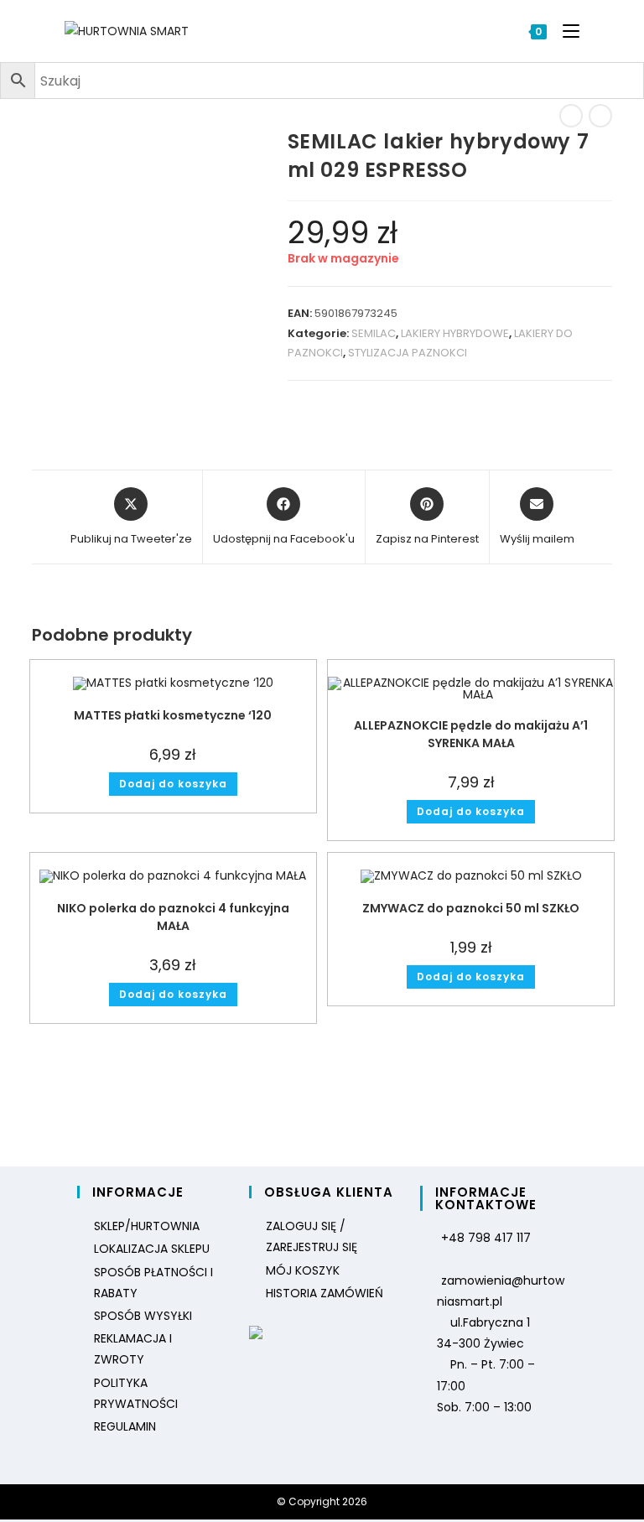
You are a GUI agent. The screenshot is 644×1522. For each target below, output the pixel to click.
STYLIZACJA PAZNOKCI (407, 353)
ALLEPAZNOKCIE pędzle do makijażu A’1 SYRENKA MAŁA (471, 734)
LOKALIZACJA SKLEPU (152, 1248)
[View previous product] (571, 115)
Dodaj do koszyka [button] (173, 784)
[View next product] (600, 115)
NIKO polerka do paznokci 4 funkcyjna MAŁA (173, 917)
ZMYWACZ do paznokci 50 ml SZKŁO (470, 908)
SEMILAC (373, 333)
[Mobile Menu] (564, 31)
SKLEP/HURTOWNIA (147, 1226)
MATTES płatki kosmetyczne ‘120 (173, 715)
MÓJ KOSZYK (303, 1270)
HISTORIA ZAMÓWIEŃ (324, 1293)
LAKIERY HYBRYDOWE (455, 333)
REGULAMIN (125, 1426)
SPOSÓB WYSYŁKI (143, 1315)
